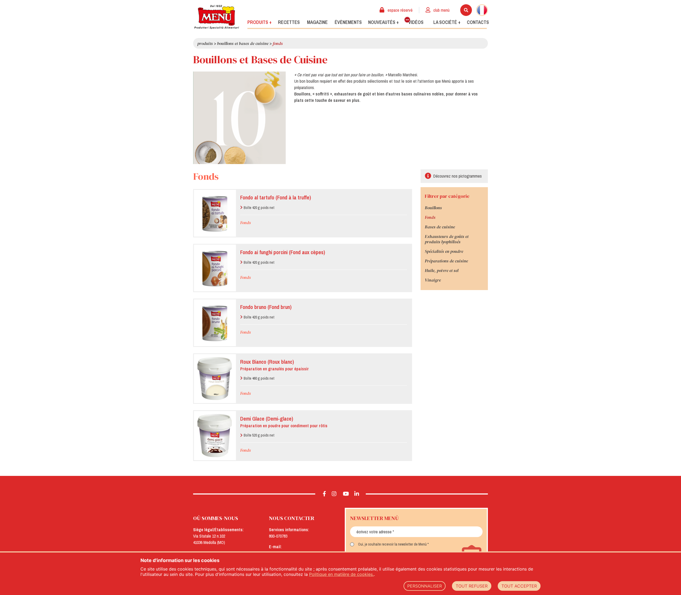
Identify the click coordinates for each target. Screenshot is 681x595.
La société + (446, 22)
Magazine (317, 22)
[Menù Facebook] (324, 494)
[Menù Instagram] (334, 494)
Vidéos (415, 22)
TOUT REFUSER (472, 586)
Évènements (348, 22)
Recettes (289, 22)
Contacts (478, 22)
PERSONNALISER (424, 586)
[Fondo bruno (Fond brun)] (214, 322)
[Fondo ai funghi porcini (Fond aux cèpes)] (214, 268)
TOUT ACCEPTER (519, 586)
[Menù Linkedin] (357, 494)
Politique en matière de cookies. (341, 574)
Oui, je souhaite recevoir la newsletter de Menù (392, 544)
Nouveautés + (383, 22)
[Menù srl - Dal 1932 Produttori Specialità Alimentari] (216, 17)
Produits (205, 43)
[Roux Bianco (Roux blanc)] (214, 378)
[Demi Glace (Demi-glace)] (214, 435)
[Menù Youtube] (346, 494)
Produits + (259, 22)
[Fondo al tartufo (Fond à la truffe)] (214, 213)
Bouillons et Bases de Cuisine (242, 43)
